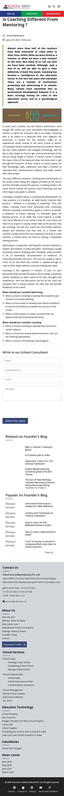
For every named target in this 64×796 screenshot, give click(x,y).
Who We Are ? (9, 617)
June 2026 (7, 761)
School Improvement (13, 674)
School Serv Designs (12, 748)
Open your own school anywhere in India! (22, 735)
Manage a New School (19, 669)
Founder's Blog (9, 634)
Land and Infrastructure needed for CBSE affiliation (39, 505)
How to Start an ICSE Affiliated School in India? (38, 524)
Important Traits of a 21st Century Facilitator (39, 462)
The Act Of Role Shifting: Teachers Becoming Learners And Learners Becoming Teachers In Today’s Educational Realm (40, 485)
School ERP (7, 724)
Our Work (7, 700)
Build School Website (13, 697)
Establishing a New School (20, 665)
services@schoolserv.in (15, 601)
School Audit (14, 678)
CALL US (11, 13)
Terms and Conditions (48, 791)
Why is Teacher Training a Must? (38, 448)
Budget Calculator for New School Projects (23, 721)
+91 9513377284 (10, 591)
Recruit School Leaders (14, 693)
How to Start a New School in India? (40, 533)
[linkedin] (32, 787)
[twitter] (23, 787)
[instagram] (50, 787)
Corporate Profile (13, 644)
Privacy (32, 791)
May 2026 (7, 765)
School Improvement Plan (20, 681)
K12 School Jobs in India (37, 455)
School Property (10, 713)
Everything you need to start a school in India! (24, 731)
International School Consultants (17, 627)
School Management (13, 690)
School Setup (9, 658)
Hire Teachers (8, 717)
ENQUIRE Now (53, 13)
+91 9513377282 (12, 588)
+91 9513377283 (28, 588)
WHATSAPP (32, 13)
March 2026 (8, 772)
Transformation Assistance (21, 685)
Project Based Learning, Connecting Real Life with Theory (38, 472)
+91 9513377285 (25, 591)
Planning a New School (19, 662)
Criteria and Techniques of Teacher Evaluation (39, 514)
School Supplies (9, 728)
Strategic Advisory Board (14, 631)
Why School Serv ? (11, 624)
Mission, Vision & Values (13, 620)
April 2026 (7, 768)
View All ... (50, 552)
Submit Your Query (15, 420)
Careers (6, 638)
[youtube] (40, 787)
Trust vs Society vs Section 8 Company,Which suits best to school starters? (40, 544)
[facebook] (14, 787)
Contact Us (22, 791)
